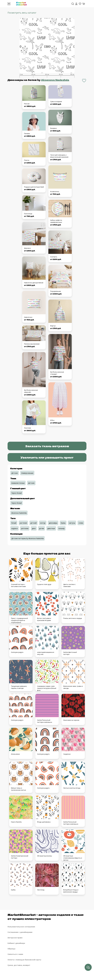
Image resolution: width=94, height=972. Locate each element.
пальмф (61, 528)
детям (41, 528)
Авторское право (15, 938)
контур (42, 523)
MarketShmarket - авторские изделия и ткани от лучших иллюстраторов (45, 917)
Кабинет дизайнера (16, 943)
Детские (14, 473)
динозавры (53, 523)
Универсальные (27, 473)
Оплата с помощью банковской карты (24, 960)
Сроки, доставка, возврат (19, 965)
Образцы (11, 949)
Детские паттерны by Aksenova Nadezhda (27, 538)
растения (23, 523)
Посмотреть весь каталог (22, 12)
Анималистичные (18, 483)
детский (33, 523)
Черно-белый (16, 493)
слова (81, 523)
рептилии (24, 528)
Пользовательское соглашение (21, 927)
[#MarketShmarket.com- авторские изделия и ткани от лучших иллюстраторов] (21, 3)
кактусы (72, 523)
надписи (14, 528)
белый (13, 523)
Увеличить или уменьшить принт (47, 457)
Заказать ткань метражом (47, 446)
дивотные (51, 528)
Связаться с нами (15, 954)
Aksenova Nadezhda (55, 80)
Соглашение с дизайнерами (20, 932)
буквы (63, 523)
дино (34, 528)
